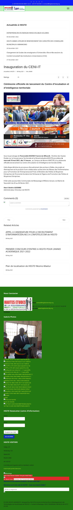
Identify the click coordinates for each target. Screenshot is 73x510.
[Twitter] (33, 2)
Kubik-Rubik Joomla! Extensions (12, 468)
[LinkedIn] (67, 77)
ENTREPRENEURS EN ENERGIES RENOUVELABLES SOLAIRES (28, 35)
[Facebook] (31, 2)
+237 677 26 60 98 (36, 4)
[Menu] (68, 8)
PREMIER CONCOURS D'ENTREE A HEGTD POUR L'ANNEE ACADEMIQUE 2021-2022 (33, 250)
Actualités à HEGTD (9, 71)
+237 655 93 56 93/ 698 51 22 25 (22, 4)
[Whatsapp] (41, 2)
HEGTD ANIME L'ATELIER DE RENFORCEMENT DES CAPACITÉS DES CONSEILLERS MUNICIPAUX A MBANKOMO (35, 44)
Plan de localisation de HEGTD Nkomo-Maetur (28, 266)
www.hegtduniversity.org (45, 308)
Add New (67, 198)
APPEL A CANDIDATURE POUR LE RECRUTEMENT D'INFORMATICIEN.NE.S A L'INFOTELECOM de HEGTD (31, 233)
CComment (44, 209)
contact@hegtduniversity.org (51, 4)
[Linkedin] (39, 2)
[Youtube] (36, 2)
